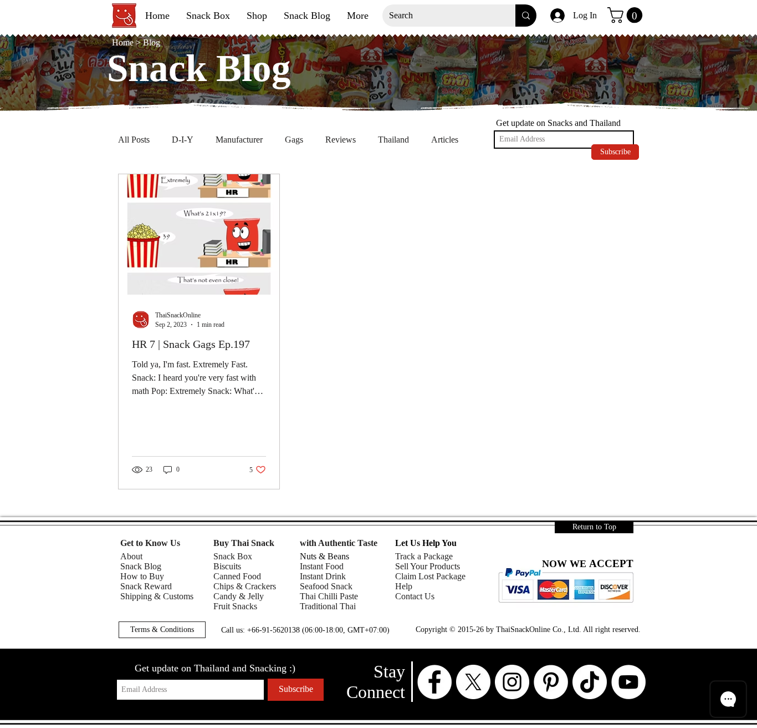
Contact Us (414, 596)
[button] (626, 15)
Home (124, 42)
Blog (151, 42)
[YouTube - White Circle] (628, 682)
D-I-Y (182, 139)
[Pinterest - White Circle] (551, 682)
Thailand (393, 139)
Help (403, 586)
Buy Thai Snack (243, 543)
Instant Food (322, 566)
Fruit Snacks (235, 606)
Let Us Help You (426, 543)
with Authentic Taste (338, 543)
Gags (294, 139)
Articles (444, 139)
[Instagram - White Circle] (512, 682)
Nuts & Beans (324, 556)
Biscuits (227, 566)
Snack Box (232, 556)
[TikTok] (589, 682)
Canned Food (237, 576)
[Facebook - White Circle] (434, 682)
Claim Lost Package (430, 576)
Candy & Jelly (238, 596)
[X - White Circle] (473, 682)
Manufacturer (239, 139)
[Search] (525, 15)
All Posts (134, 139)
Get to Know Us (150, 543)
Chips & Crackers (244, 586)
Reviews (340, 139)
